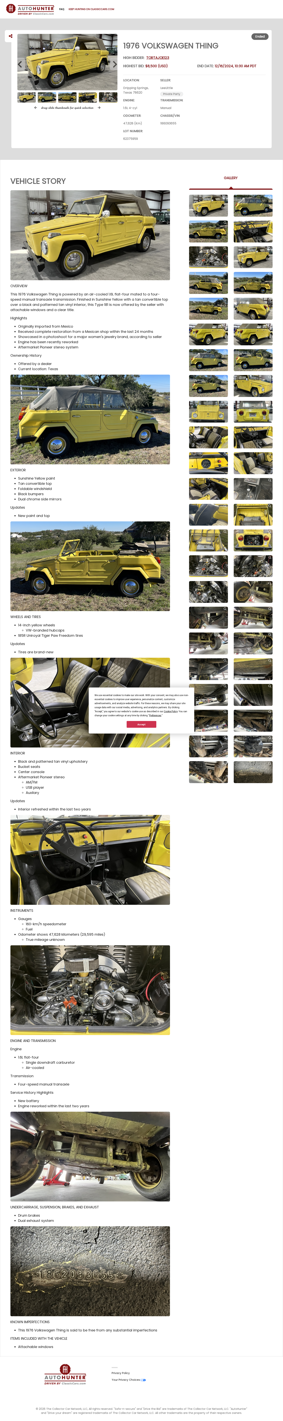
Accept (141, 724)
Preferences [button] (155, 715)
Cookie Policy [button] (171, 711)
